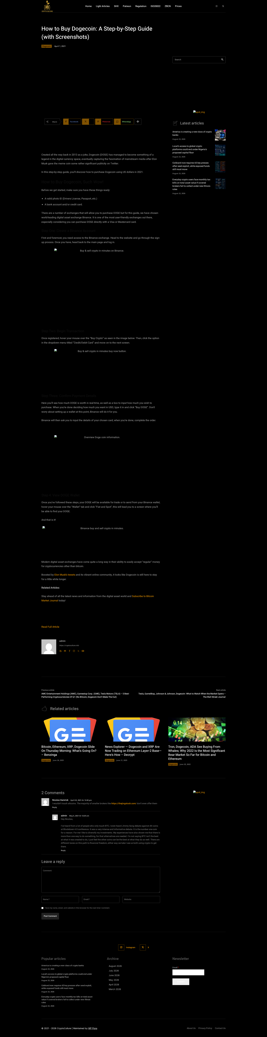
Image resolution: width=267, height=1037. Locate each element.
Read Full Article (50, 627)
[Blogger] (60, 650)
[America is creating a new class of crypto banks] (220, 135)
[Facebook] (69, 650)
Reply (54, 807)
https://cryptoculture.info (69, 645)
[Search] (222, 59)
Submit (181, 981)
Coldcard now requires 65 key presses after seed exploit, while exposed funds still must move (191, 166)
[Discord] (65, 650)
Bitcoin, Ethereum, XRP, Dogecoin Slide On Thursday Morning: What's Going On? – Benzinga (68, 751)
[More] (138, 122)
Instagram (130, 947)
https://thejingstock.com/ (123, 803)
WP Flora (92, 1028)
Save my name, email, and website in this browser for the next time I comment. (77, 908)
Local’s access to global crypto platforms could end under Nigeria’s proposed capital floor (189, 149)
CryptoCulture (64, 1028)
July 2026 (114, 970)
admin (62, 641)
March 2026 (115, 989)
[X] (223, 6)
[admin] (48, 646)
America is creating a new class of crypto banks (62, 965)
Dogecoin (46, 46)
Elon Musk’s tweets (64, 575)
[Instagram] (216, 6)
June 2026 (114, 975)
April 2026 (114, 984)
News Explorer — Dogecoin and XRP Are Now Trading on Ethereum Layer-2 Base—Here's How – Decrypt (133, 751)
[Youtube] (83, 650)
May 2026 (114, 980)
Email (175, 967)
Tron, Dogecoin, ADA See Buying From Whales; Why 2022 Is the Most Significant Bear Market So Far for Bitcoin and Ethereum (196, 753)
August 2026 (115, 966)
